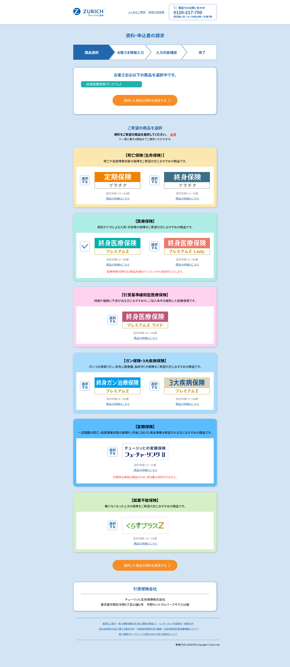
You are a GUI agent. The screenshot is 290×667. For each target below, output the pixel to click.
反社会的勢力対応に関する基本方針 (116, 629)
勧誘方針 (188, 623)
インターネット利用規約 (170, 623)
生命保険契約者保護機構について (180, 629)
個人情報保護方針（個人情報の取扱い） (137, 623)
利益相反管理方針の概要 (149, 629)
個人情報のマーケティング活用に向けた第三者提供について (148, 634)
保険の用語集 (156, 12)
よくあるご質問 (136, 12)
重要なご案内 (109, 623)
